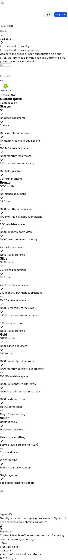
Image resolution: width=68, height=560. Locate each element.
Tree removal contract (38, 535)
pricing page (33, 57)
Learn (14, 539)
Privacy (29, 554)
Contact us (18, 554)
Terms (37, 554)
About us (5, 554)
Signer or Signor (28, 539)
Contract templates (12, 535)
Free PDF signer (10, 546)
